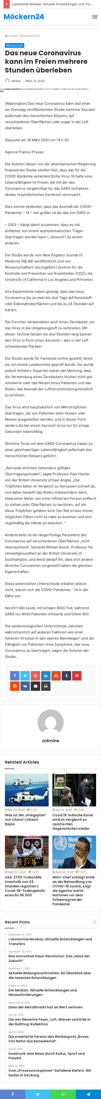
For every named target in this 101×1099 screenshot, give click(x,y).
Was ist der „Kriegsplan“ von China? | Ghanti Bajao (26, 819)
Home (12, 36)
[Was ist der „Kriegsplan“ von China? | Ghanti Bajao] (27, 790)
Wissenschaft (30, 36)
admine (16, 81)
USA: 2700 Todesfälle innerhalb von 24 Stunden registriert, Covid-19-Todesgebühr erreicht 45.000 (25, 886)
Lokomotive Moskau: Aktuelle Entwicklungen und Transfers (55, 4)
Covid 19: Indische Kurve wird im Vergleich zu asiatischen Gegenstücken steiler (72, 822)
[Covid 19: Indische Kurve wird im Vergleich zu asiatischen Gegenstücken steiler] (74, 790)
